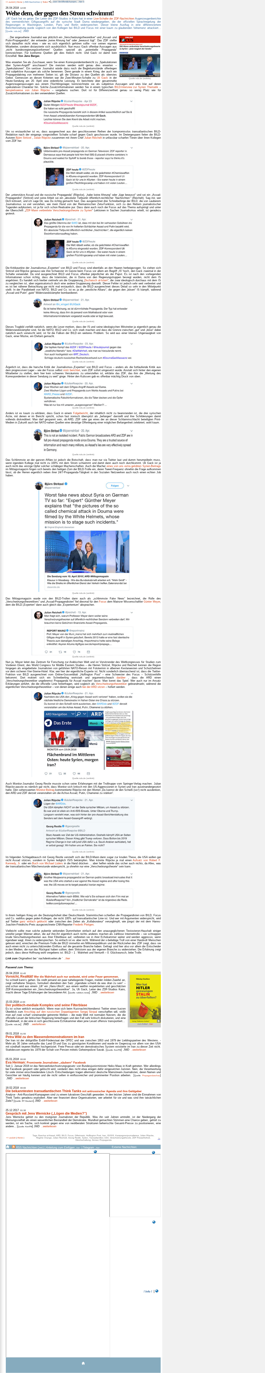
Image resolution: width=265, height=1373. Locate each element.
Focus (102, 601)
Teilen (45, 2)
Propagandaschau (151, 1075)
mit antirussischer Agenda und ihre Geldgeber (74, 1091)
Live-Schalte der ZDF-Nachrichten (114, 18)
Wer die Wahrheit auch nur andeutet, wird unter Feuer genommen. (62, 976)
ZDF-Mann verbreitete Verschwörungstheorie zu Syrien (58, 210)
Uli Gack (102, 77)
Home (19, 2)
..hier (38, 958)
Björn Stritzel (23, 137)
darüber (121, 677)
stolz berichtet (71, 370)
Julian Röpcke (42, 137)
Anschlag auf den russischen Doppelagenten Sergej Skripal (60, 1011)
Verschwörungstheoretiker (111, 683)
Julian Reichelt (93, 137)
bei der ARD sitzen (93, 686)
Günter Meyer (152, 601)
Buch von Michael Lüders (47, 863)
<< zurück (10, 2)
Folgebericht (80, 413)
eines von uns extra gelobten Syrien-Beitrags (134, 466)
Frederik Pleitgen (83, 924)
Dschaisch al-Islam (95, 280)
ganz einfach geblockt (33, 921)
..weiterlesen (106, 992)
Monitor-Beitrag (45, 789)
